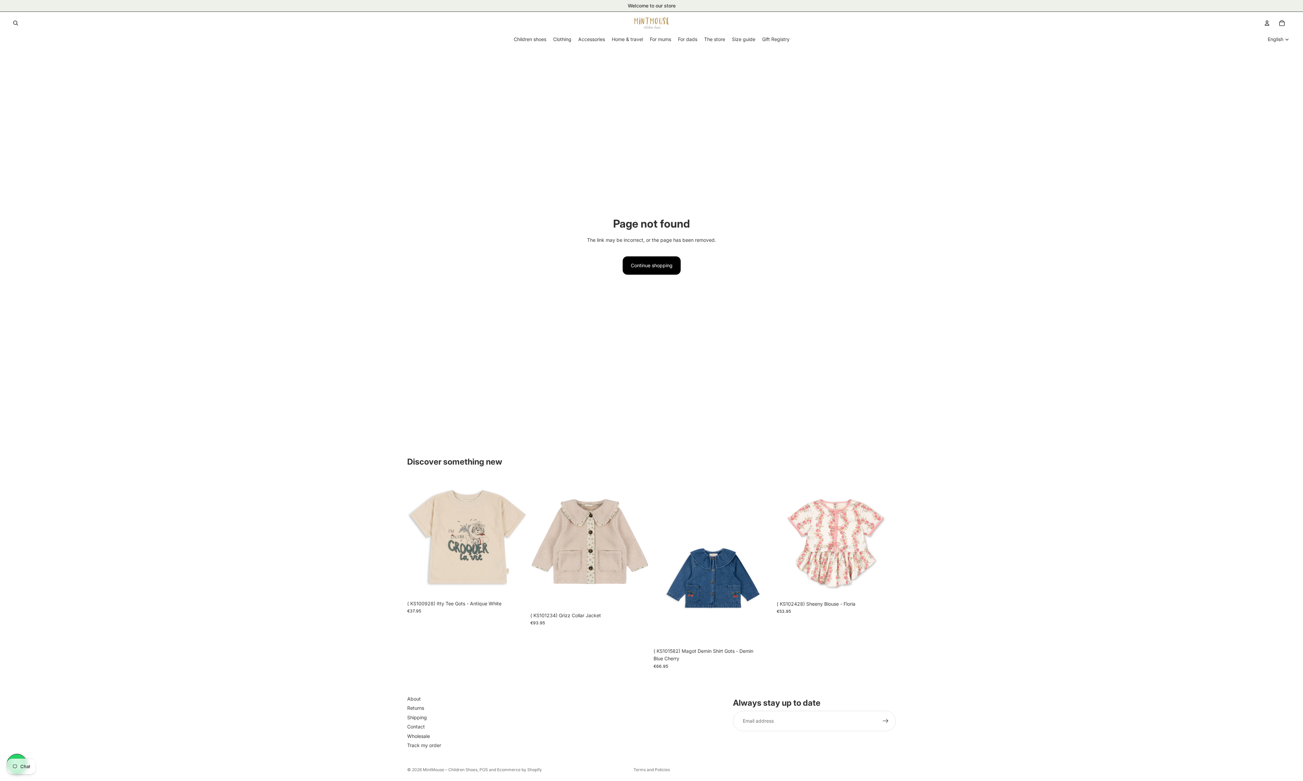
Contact (416, 726)
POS (483, 769)
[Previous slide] (417, 537)
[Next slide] (516, 537)
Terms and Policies (652, 769)
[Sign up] (886, 721)
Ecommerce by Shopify (519, 769)
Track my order (424, 745)
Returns (415, 708)
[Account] (1267, 23)
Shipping (417, 717)
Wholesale (418, 736)
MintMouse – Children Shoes (450, 769)
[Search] (15, 23)
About (414, 699)
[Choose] (516, 587)
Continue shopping (652, 265)
